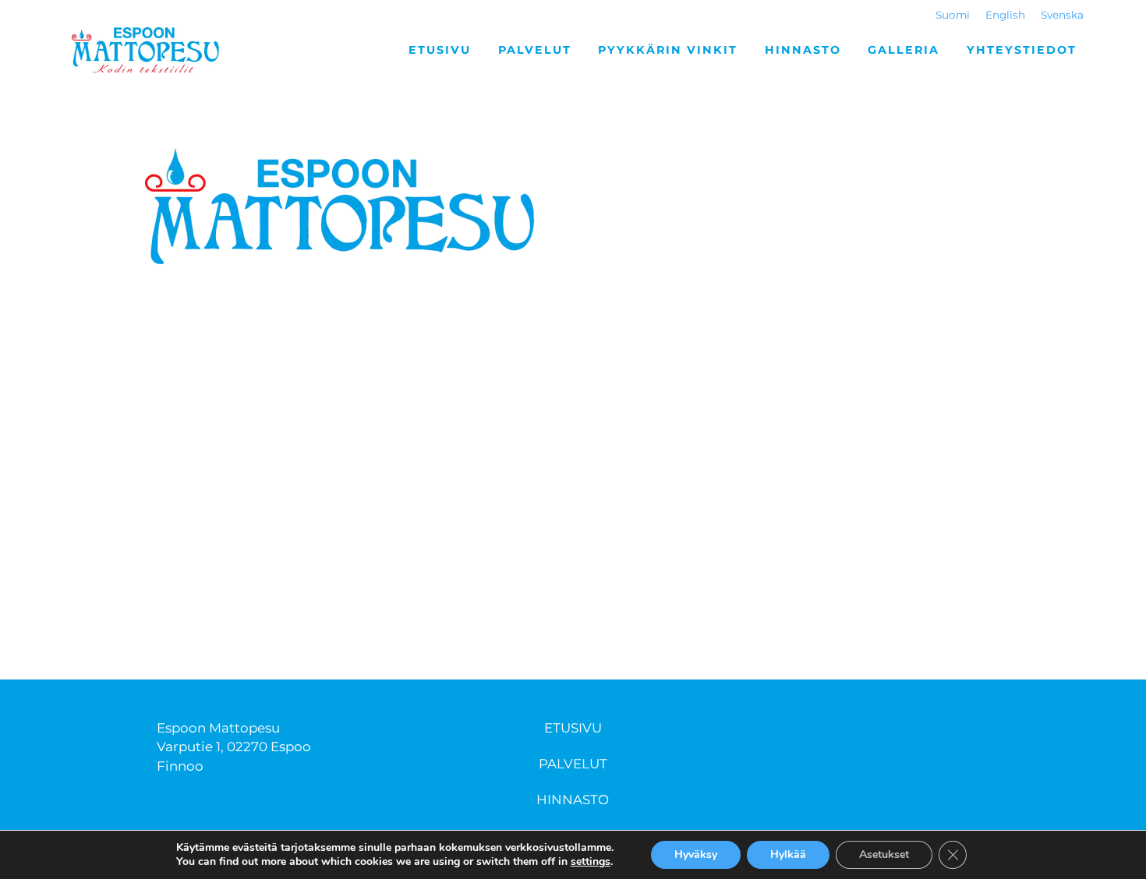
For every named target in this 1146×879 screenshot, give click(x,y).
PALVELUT (573, 763)
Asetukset (884, 854)
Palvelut (534, 50)
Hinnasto (803, 50)
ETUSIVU (573, 728)
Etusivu (440, 50)
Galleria (903, 50)
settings (590, 862)
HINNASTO (572, 799)
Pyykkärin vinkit (667, 50)
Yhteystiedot (1022, 50)
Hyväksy (695, 854)
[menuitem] (953, 15)
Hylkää (788, 854)
